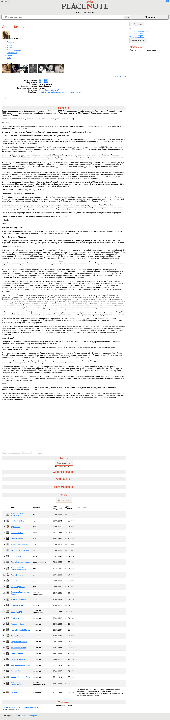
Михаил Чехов (17, 539)
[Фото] (66, 72)
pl (122, 76)
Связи (9, 55)
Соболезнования (14, 50)
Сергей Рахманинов (19, 642)
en (118, 76)
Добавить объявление (138, 33)
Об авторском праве (29, 716)
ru (125, 76)
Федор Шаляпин (17, 636)
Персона (10, 42)
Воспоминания (13, 48)
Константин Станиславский (17, 683)
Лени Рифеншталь (18, 581)
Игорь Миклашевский (19, 599)
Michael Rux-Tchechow (20, 550)
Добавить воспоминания (139, 35)
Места (9, 45)
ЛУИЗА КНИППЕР (18, 521)
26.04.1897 (43, 80)
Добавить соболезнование (140, 31)
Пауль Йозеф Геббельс (20, 630)
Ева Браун (15, 618)
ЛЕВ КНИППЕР (17, 533)
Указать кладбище (136, 37)
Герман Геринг (17, 653)
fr (120, 76)
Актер (41, 90)
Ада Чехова (15, 527)
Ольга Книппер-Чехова (20, 562)
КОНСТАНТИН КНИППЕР (17, 514)
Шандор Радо (16, 612)
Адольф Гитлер (17, 575)
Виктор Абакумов (18, 659)
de (115, 76)
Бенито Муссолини (18, 648)
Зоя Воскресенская (19, 605)
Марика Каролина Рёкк (20, 677)
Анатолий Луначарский (20, 665)
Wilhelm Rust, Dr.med (19, 544)
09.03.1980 (43, 82)
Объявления (12, 53)
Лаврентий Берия (18, 624)
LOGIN (167, 1)
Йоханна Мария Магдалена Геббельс (19, 569)
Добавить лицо (138, 41)
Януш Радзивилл (18, 587)
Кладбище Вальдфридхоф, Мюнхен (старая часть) (60, 92)
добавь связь (63, 500)
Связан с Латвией (52, 90)
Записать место (63, 463)
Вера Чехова (16, 556)
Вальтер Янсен (17, 671)
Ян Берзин (15, 692)
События (10, 58)
